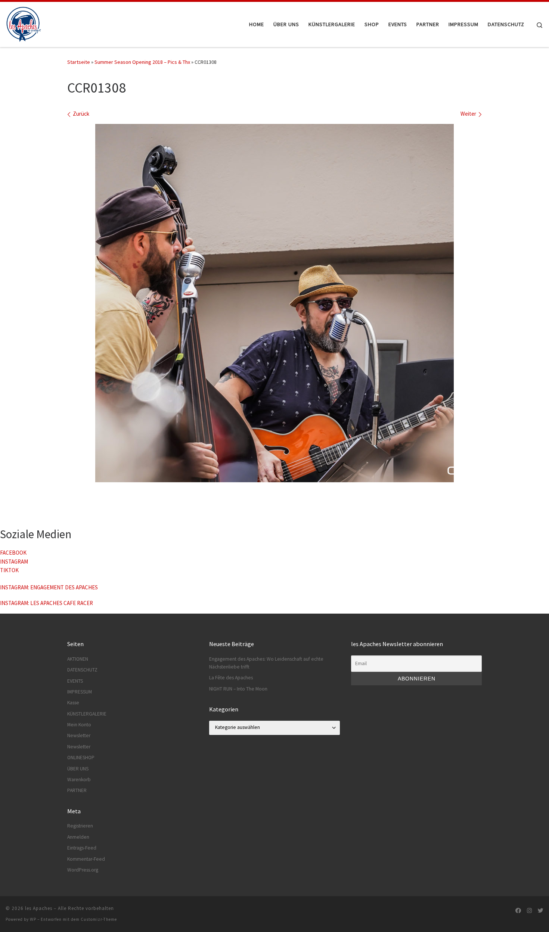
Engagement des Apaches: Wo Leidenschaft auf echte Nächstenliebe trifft (266, 663)
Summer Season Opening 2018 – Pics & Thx (142, 62)
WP (33, 919)
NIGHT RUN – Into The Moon (238, 689)
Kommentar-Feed (86, 859)
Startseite (78, 62)
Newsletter (78, 735)
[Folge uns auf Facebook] (518, 910)
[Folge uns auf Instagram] (529, 910)
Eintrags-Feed (81, 848)
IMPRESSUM (79, 692)
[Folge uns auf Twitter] (540, 910)
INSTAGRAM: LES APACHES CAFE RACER (46, 603)
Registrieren (80, 826)
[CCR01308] (274, 303)
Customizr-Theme (99, 919)
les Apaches (38, 908)
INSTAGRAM (14, 561)
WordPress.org (82, 870)
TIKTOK (9, 570)
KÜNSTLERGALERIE (86, 714)
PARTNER (77, 790)
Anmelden (78, 837)
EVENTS (75, 681)
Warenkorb (79, 779)
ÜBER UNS (78, 769)
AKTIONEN (77, 659)
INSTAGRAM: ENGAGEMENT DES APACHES (49, 587)
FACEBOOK (13, 552)
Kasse (73, 702)
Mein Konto (79, 724)
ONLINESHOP (80, 757)
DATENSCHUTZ (82, 670)
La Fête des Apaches (231, 677)
